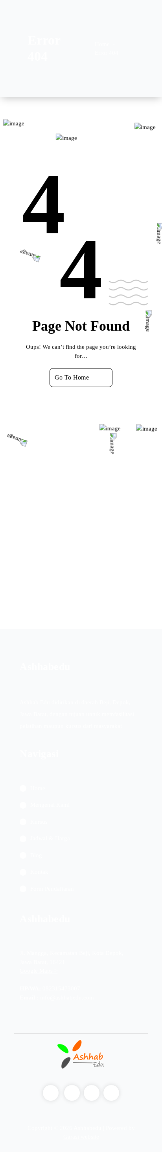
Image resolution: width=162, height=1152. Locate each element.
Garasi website (81, 1136)
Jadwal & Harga (50, 838)
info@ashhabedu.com (67, 997)
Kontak (39, 872)
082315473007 (61, 988)
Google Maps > (38, 971)
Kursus (39, 822)
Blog (36, 855)
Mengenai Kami (50, 805)
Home (102, 44)
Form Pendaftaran (52, 889)
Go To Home (72, 377)
